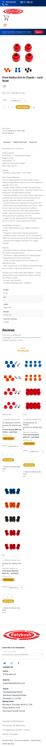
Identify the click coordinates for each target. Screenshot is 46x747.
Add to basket (23, 107)
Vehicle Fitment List (12, 419)
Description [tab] (7, 142)
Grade (4, 100)
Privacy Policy (7, 740)
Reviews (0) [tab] (33, 142)
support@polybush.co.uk (14, 683)
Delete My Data (8, 744)
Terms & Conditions (21, 740)
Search (39, 32)
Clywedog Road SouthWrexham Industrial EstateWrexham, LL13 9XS (14, 695)
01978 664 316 (9, 674)
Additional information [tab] (20, 142)
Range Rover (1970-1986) (16, 131)
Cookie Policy (35, 740)
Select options (8, 438)
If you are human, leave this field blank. (15, 655)
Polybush (11, 133)
